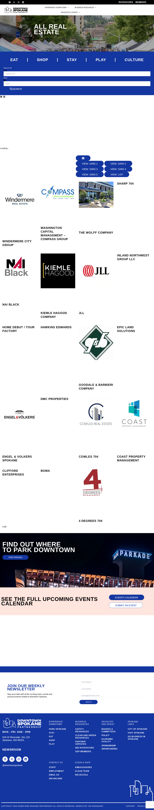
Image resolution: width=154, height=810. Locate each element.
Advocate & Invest (69, 12)
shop (42, 60)
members (140, 2)
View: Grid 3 (90, 169)
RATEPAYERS (126, 2)
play (101, 60)
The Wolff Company (96, 232)
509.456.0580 (55, 779)
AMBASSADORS (83, 767)
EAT (51, 737)
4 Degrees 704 (90, 520)
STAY (52, 733)
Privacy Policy (145, 806)
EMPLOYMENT (56, 771)
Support (130, 806)
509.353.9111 (81, 775)
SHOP (52, 740)
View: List (116, 174)
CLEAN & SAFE (82, 762)
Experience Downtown (55, 7)
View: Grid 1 (90, 163)
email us (54, 775)
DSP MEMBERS (83, 751)
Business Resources (84, 7)
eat (14, 60)
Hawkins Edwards (56, 327)
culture (134, 60)
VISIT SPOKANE (136, 733)
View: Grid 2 (118, 163)
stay (72, 60)
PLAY (52, 744)
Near (5, 78)
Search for (8, 68)
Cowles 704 (88, 456)
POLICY (105, 735)
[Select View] (83, 158)
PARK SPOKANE (57, 729)
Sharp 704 (125, 183)
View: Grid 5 (90, 174)
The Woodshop (95, 806)
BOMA (45, 470)
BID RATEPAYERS (84, 748)
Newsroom (11, 749)
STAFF (52, 767)
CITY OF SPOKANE (137, 729)
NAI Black (10, 304)
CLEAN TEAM (82, 771)
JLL (81, 313)
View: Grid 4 (118, 169)
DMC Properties (54, 399)
